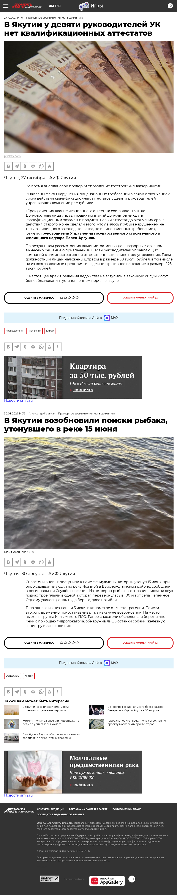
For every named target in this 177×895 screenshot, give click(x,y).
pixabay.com (12, 156)
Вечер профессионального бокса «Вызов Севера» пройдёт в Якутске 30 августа (135, 708)
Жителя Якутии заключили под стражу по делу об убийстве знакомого (51, 722)
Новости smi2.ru (18, 400)
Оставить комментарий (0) (140, 297)
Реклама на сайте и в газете (88, 809)
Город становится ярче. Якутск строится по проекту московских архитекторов (136, 722)
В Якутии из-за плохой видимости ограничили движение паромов (46, 708)
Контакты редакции (50, 809)
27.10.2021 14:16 (13, 17)
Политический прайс (126, 809)
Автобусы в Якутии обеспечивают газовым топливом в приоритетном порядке (51, 736)
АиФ (31, 552)
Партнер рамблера (74, 879)
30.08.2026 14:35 (14, 413)
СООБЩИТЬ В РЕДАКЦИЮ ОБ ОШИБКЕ (60, 814)
